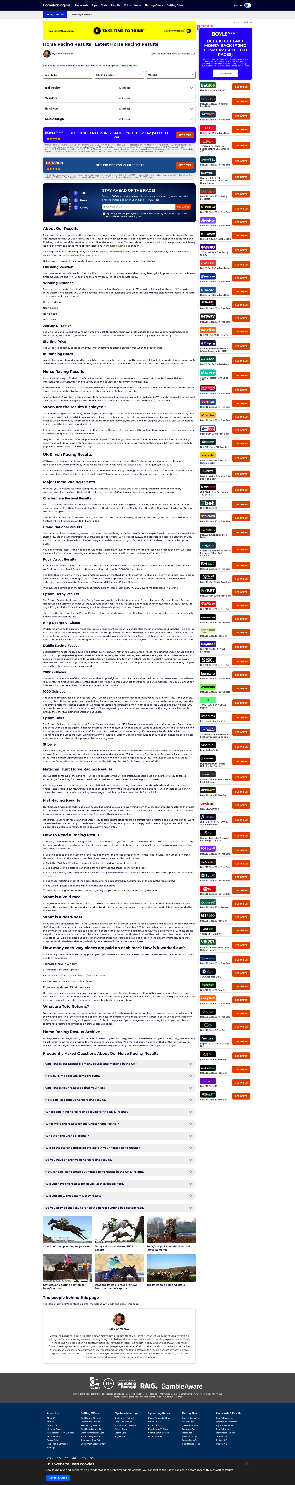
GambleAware (193, 1394)
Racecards (81, 5)
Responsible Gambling (57, 1444)
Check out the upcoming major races (66, 1246)
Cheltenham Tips (190, 1425)
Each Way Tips (188, 1429)
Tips (94, 5)
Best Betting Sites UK (90, 1422)
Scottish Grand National (125, 1425)
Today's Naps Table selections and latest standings (168, 1248)
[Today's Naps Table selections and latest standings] (171, 1229)
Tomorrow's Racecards (226, 1422)
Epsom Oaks (120, 1433)
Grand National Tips (191, 1444)
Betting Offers (154, 5)
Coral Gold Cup (155, 1425)
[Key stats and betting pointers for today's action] (67, 1268)
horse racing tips (120, 245)
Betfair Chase (154, 1422)
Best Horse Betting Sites (92, 1429)
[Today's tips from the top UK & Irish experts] (119, 1229)
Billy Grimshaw (64, 53)
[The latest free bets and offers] (171, 1268)
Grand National (155, 1436)
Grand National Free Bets (92, 1433)
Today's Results (55, 14)
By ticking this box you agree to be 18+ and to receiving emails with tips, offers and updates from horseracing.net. (146, 215)
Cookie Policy (53, 1440)
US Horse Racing (54, 1429)
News (137, 5)
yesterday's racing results (77, 255)
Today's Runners (223, 1429)
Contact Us (52, 1425)
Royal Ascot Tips (189, 1436)
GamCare (180, 1394)
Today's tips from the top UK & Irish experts (117, 1248)
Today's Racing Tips (191, 1418)
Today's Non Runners (226, 1433)
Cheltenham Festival (124, 1418)
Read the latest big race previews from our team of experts (116, 1286)
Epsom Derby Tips (190, 1440)
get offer (241, 87)
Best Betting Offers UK (91, 1418)
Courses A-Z (221, 1436)
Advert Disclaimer (243, 22)
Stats (104, 5)
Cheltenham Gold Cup (158, 1433)
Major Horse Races (224, 1425)
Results (115, 5)
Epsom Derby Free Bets (92, 1436)
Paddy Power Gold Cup (159, 1418)
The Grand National (123, 1422)
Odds (127, 5)
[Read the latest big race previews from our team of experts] (119, 1268)
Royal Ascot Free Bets (91, 1440)
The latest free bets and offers (166, 1284)
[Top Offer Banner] (119, 30)
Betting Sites (175, 5)
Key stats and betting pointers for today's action (64, 1286)
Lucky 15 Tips (188, 1422)
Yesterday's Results (81, 14)
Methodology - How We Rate (60, 1433)
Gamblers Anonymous (211, 1394)
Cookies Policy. (223, 1470)
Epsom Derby (120, 1429)
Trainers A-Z (221, 1444)
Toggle (247, 5)
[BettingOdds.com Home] (56, 5)
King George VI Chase (158, 1429)
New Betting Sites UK (90, 1425)
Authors (50, 1422)
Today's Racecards (224, 1418)
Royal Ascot (120, 1436)
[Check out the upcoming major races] (67, 1229)
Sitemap (51, 1447)
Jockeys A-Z (221, 1440)
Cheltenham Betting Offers (93, 1444)
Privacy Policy (53, 1436)
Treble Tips (187, 1433)
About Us (51, 1418)
